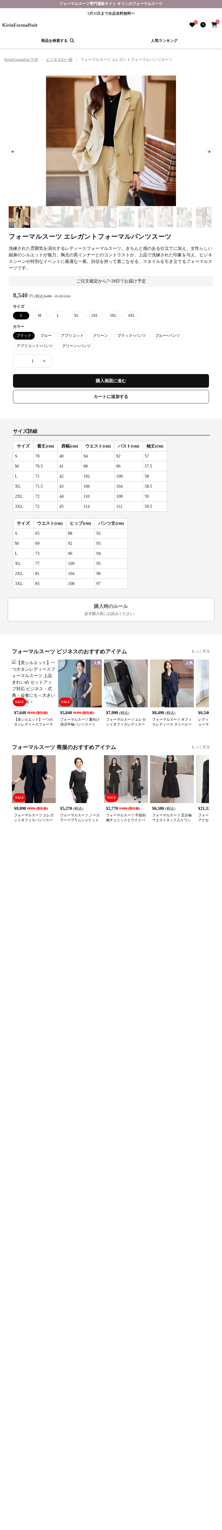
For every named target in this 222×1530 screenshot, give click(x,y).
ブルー (46, 336)
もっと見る (200, 651)
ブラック (23, 336)
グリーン (100, 336)
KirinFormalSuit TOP (21, 60)
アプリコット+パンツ (35, 346)
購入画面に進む (111, 380)
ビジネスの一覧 (59, 60)
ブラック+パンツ (131, 336)
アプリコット (72, 336)
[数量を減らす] (20, 361)
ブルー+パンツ (167, 336)
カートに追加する (111, 396)
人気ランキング (164, 41)
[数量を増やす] (44, 361)
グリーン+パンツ (76, 346)
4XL (131, 315)
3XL (113, 315)
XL (76, 315)
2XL (94, 315)
